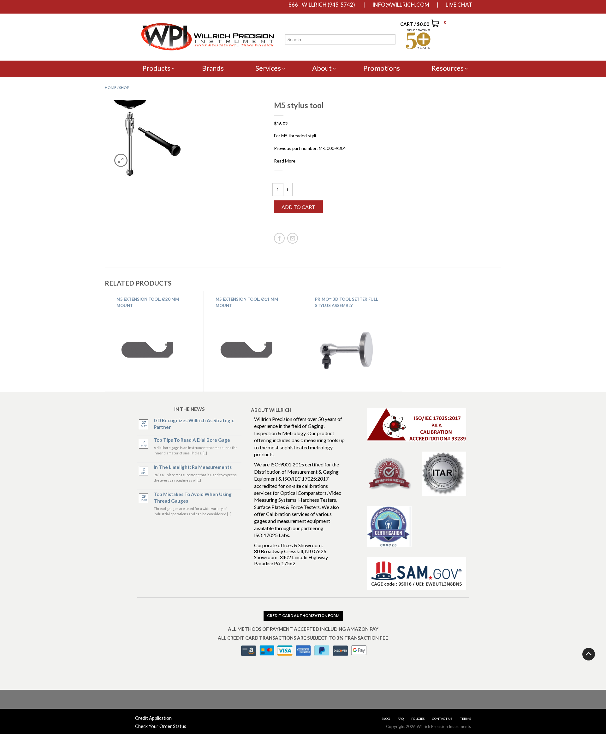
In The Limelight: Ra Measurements (193, 467)
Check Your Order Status (160, 726)
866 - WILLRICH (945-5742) (321, 5)
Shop (124, 87)
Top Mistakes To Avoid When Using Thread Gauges (193, 497)
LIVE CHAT (459, 5)
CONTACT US (442, 718)
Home (110, 87)
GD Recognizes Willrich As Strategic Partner (194, 423)
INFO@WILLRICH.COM (400, 5)
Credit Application (153, 718)
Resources (447, 68)
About (322, 68)
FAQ (401, 718)
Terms (465, 718)
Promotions (381, 68)
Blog (386, 718)
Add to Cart (298, 207)
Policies (418, 718)
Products (156, 68)
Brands (213, 68)
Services (268, 68)
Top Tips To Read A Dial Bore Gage (192, 440)
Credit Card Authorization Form (303, 615)
